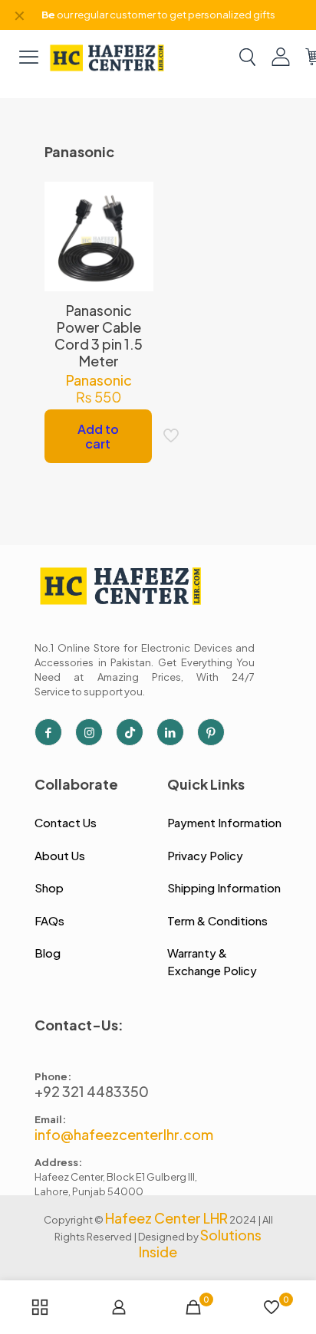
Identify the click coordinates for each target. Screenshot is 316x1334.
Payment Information (224, 822)
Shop (49, 887)
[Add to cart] (136, 199)
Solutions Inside (200, 1243)
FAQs (49, 920)
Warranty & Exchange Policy (212, 961)
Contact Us (66, 822)
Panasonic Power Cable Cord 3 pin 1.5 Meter (98, 335)
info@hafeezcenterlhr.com (124, 1134)
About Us (60, 855)
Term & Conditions (217, 920)
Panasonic (99, 380)
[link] (107, 56)
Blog (48, 952)
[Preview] (136, 266)
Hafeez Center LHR (166, 1218)
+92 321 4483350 (92, 1091)
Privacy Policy (205, 855)
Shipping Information (224, 887)
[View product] (136, 222)
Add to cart (98, 436)
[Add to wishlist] (136, 244)
